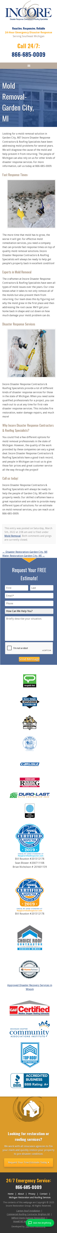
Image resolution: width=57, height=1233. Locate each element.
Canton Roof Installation (28, 1211)
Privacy (31, 1194)
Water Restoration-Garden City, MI (23, 555)
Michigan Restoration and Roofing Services (30, 1197)
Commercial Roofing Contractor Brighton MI (28, 1214)
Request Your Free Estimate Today (28, 1162)
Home (10, 1194)
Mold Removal (12, 535)
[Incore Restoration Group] (29, 21)
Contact (43, 1194)
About (21, 1194)
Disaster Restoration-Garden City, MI (24, 551)
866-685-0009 (28, 54)
